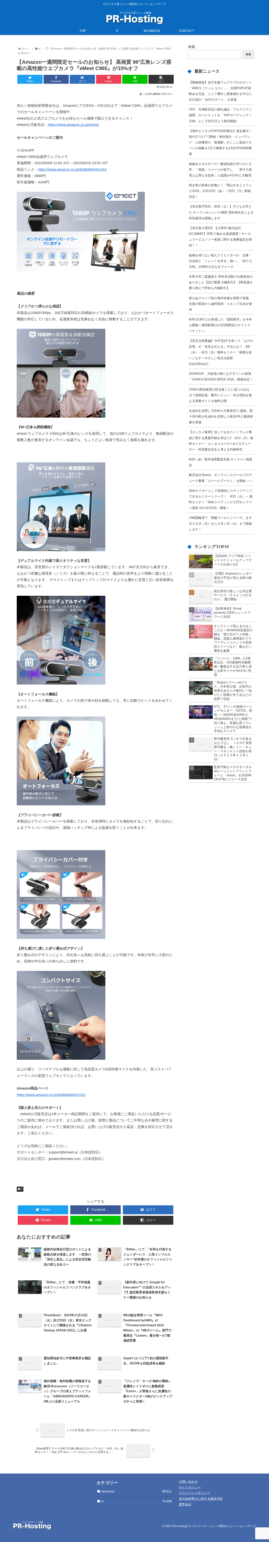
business (137, 1491)
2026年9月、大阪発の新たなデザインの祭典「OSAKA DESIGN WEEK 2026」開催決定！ (221, 376)
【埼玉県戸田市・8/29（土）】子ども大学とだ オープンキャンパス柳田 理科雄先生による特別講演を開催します (221, 212)
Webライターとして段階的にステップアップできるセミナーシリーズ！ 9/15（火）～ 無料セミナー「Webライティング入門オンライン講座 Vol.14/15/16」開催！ (220, 499)
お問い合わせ (188, 1481)
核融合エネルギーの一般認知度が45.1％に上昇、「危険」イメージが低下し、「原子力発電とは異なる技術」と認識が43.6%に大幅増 (220, 169)
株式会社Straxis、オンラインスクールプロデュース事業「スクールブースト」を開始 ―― (221, 477)
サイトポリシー (190, 1487)
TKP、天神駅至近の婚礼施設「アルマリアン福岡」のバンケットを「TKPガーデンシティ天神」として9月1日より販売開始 (220, 115)
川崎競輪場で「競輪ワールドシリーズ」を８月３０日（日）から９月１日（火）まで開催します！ (220, 523)
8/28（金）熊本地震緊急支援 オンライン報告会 (220, 462)
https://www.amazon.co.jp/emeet (73, 125)
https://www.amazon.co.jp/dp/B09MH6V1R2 (72, 169)
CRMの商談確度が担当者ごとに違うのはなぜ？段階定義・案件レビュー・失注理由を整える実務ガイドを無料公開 (220, 395)
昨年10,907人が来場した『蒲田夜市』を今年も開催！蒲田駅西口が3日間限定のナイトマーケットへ (220, 325)
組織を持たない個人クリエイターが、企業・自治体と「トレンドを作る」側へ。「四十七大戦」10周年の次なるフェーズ (220, 260)
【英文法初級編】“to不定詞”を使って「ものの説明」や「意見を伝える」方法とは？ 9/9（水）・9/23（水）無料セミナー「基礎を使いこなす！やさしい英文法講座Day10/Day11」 (221, 352)
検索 (191, 47)
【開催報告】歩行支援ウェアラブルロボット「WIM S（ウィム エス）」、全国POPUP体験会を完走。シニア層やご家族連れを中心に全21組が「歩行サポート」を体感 (220, 91)
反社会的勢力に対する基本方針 (201, 1498)
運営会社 (185, 1504)
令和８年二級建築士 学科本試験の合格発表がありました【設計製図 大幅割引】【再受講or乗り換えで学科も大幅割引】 (221, 282)
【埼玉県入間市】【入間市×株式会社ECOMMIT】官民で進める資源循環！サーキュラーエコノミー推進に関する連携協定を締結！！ (220, 236)
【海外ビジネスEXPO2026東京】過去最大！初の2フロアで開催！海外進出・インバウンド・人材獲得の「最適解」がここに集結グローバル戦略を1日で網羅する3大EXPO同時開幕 (220, 142)
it (21, 1189)
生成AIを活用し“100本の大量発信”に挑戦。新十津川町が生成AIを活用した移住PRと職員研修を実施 (221, 416)
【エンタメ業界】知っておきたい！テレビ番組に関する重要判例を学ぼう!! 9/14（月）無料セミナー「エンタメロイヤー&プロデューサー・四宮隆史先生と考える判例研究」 (221, 440)
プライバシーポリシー (194, 1493)
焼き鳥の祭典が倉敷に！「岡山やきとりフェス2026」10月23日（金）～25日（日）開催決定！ (220, 190)
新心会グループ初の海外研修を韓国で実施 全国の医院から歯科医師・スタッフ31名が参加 (220, 303)
